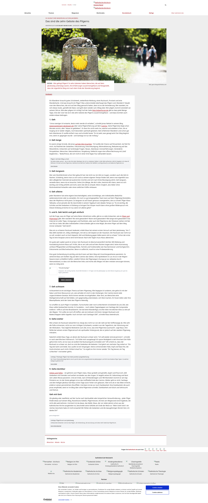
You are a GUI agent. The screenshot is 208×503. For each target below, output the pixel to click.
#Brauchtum (50, 442)
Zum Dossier (54, 166)
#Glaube (57, 442)
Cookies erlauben (157, 487)
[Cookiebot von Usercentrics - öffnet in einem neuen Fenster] (47, 500)
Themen (51, 13)
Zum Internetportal (56, 426)
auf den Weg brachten (83, 144)
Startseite (64, 5)
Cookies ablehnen (157, 492)
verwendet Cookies (63, 499)
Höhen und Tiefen (56, 373)
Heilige (151, 13)
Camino (104, 126)
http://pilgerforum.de (100, 110)
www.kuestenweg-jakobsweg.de (61, 126)
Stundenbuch (126, 13)
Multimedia (100, 13)
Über (177, 13)
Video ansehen (66, 280)
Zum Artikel (54, 364)
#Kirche (63, 442)
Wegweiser (75, 13)
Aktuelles (70, 5)
